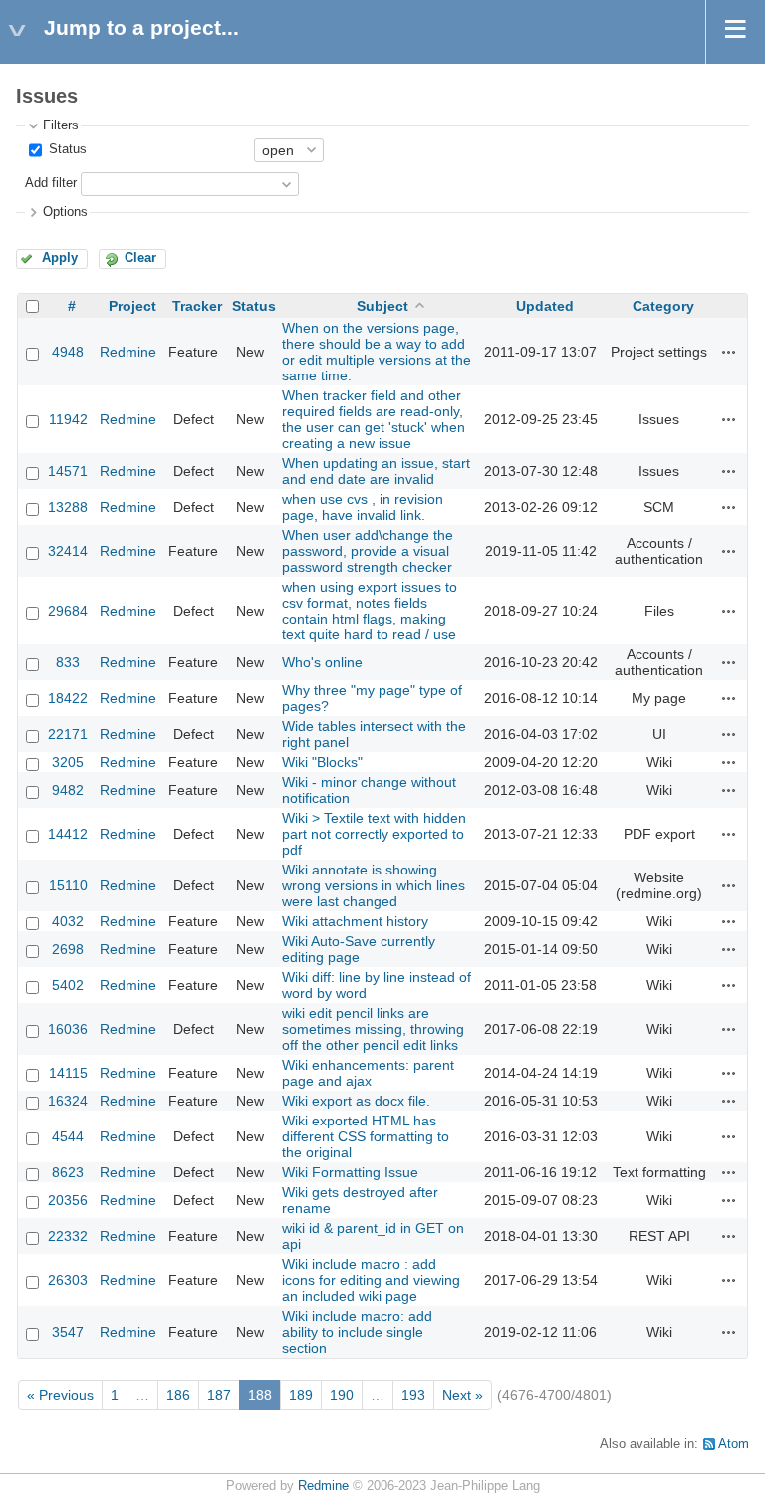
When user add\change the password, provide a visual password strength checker (367, 551)
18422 (68, 698)
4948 (68, 352)
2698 (68, 949)
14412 (68, 834)
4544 (68, 1136)
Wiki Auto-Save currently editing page (358, 949)
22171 (68, 734)
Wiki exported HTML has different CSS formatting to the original (365, 1136)
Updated (545, 306)
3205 (68, 762)
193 (413, 1395)
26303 (68, 1280)
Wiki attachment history (355, 921)
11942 (68, 419)
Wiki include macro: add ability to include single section (357, 1332)
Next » (462, 1395)
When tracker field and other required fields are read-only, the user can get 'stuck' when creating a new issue (373, 419)
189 (301, 1395)
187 (219, 1395)
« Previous (60, 1395)
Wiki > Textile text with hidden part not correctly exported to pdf (374, 834)
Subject (382, 306)
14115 (68, 1073)
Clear (140, 258)
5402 (68, 985)
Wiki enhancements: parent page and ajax (368, 1073)
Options (65, 212)
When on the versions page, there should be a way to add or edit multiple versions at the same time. (376, 351)
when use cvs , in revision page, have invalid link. (362, 507)
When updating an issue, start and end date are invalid (376, 471)
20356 (68, 1200)
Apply (60, 258)
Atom (733, 1444)
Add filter (51, 183)
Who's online (322, 662)
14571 (68, 471)
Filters (61, 125)
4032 (68, 921)
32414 (68, 551)
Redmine (128, 352)
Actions (729, 352)
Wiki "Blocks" (322, 762)
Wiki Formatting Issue (350, 1172)
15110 (68, 885)
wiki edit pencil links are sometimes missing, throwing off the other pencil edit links (373, 1029)
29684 (68, 611)
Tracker (197, 306)
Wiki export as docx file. (356, 1101)
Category (663, 306)
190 (342, 1395)
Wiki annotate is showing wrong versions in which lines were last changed (373, 885)
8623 (68, 1172)
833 (68, 662)
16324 (68, 1101)
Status (66, 149)
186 (178, 1395)
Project (132, 306)
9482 (68, 790)
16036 (68, 1029)
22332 (68, 1236)
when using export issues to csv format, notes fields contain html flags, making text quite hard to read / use (369, 610)
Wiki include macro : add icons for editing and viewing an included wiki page (371, 1280)
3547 (68, 1332)
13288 (68, 507)
